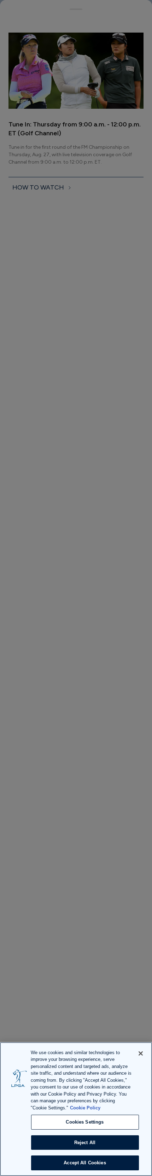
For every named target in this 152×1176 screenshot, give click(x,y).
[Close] (140, 1053)
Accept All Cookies (85, 1162)
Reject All (84, 1142)
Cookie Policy (85, 1107)
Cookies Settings (85, 1122)
